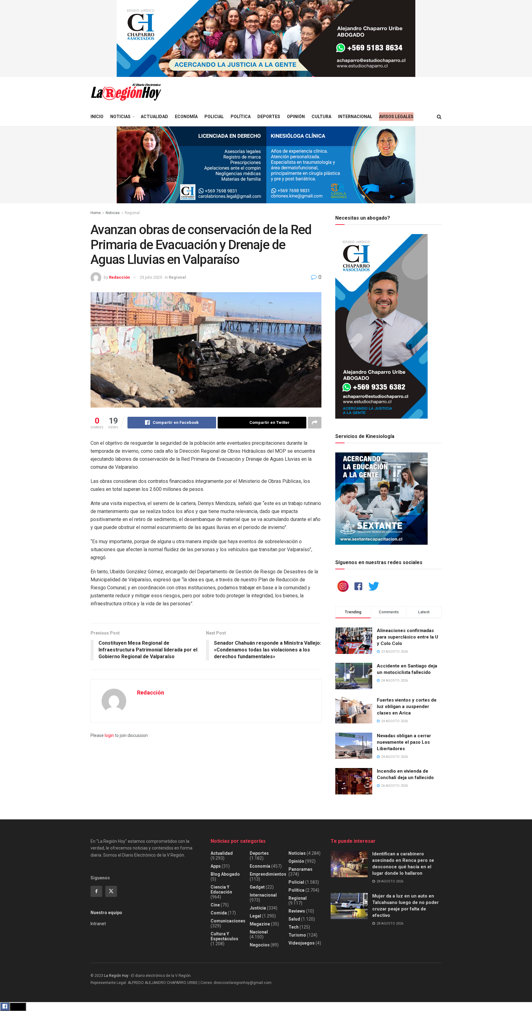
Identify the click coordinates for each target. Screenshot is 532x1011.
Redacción (119, 277)
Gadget (257, 887)
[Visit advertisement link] (266, 38)
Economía (186, 116)
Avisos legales (396, 116)
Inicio (97, 116)
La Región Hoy (116, 975)
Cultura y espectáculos (224, 936)
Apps (216, 866)
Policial (214, 116)
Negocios (260, 944)
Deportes (268, 116)
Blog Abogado (225, 874)
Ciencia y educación (221, 889)
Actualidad (154, 116)
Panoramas (300, 869)
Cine (215, 904)
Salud (294, 919)
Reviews (296, 911)
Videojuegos (301, 943)
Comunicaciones (228, 920)
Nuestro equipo (106, 912)
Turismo (297, 935)
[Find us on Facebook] (96, 891)
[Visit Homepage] (126, 92)
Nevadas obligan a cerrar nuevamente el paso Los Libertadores (404, 742)
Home (96, 213)
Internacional (355, 116)
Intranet (98, 923)
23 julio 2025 (151, 277)
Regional (132, 213)
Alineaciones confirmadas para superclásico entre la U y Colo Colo (407, 637)
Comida (219, 912)
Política (241, 116)
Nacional (259, 931)
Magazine (260, 923)
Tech (293, 927)
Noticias (120, 116)
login (109, 735)
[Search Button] (439, 116)
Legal (255, 915)
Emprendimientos (268, 874)
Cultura (321, 116)
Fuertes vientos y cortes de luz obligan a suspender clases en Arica (407, 706)
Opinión (296, 116)
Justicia (258, 908)
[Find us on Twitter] (111, 891)
